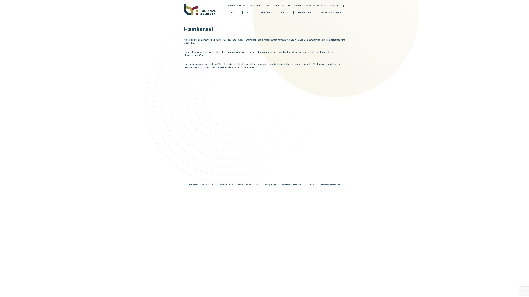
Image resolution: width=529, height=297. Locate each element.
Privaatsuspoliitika (332, 6)
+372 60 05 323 (294, 6)
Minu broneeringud (331, 12)
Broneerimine (305, 12)
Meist (234, 12)
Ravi (249, 12)
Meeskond (266, 12)
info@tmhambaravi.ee (313, 6)
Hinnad (284, 12)
